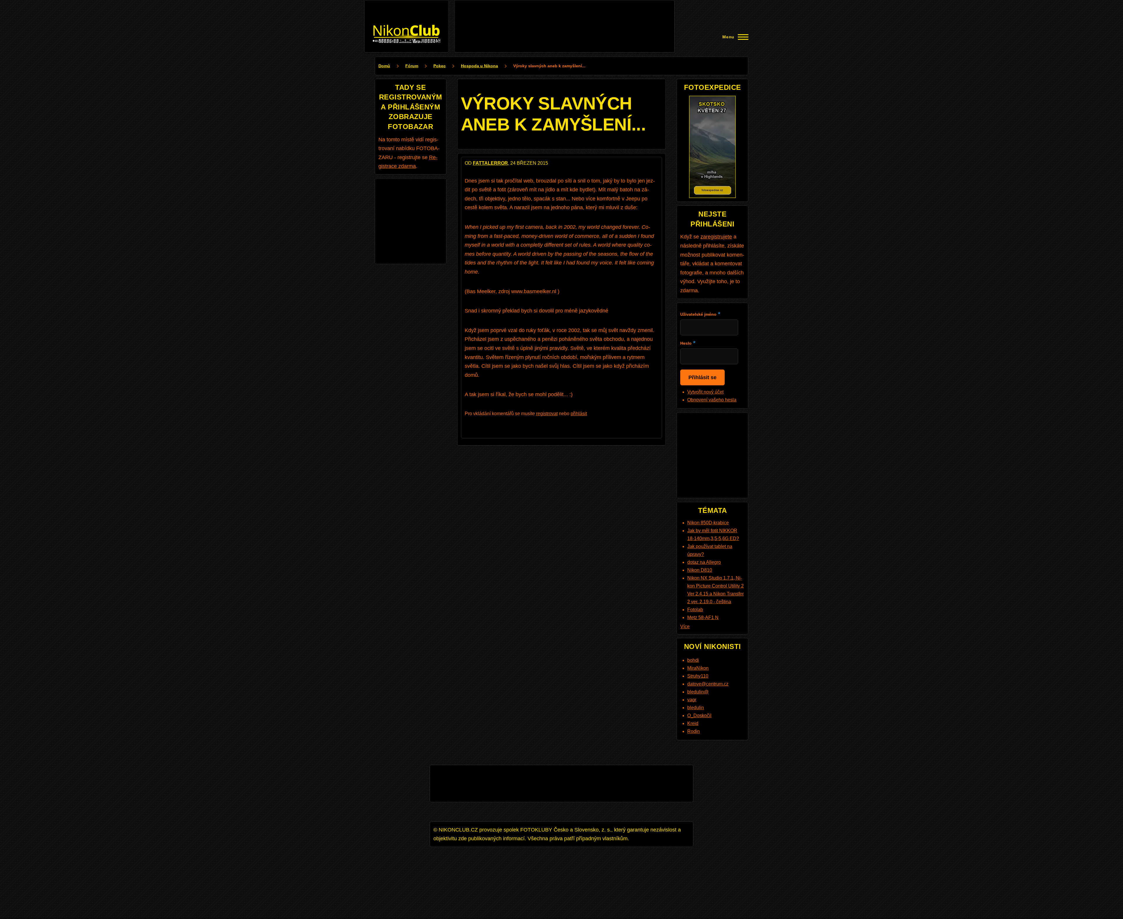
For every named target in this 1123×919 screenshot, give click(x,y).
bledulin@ (698, 691)
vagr (691, 699)
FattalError (490, 163)
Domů (384, 65)
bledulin (695, 707)
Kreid (692, 723)
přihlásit (579, 413)
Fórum (411, 65)
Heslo (686, 343)
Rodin (693, 731)
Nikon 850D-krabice (708, 522)
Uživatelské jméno (698, 314)
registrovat (547, 413)
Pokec (439, 65)
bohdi (693, 660)
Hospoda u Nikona (479, 65)
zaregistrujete (716, 237)
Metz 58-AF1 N (703, 617)
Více (685, 626)
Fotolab (695, 609)
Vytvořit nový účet (705, 391)
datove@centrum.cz (707, 683)
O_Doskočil (699, 715)
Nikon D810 (699, 570)
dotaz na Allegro (704, 562)
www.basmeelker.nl (533, 291)
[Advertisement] (564, 17)
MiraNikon (698, 668)
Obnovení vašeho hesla (711, 399)
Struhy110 (697, 676)
